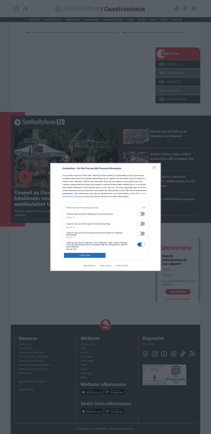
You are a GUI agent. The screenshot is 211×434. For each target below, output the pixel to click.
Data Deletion (89, 265)
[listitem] (105, 207)
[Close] (155, 168)
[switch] (141, 214)
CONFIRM (85, 255)
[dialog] (105, 217)
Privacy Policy (122, 265)
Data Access (105, 265)
